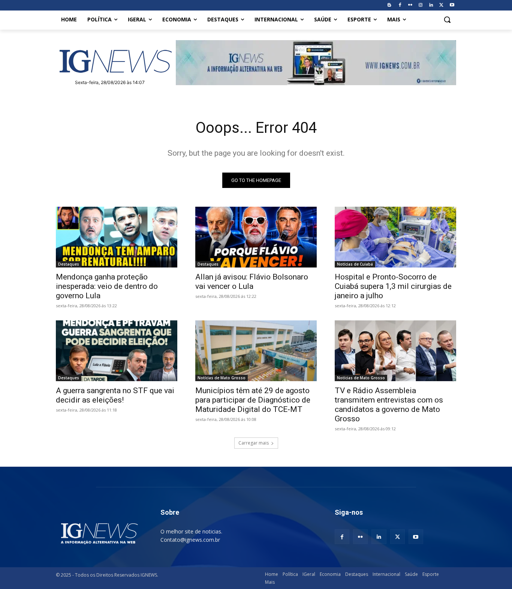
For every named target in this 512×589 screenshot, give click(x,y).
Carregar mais (253, 443)
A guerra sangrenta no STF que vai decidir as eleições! (115, 395)
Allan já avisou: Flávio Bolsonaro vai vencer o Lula (251, 281)
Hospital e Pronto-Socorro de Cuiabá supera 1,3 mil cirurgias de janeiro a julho (393, 286)
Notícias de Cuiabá (355, 264)
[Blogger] (389, 5)
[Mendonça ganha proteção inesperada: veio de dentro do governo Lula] (116, 237)
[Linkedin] (431, 5)
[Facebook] (399, 5)
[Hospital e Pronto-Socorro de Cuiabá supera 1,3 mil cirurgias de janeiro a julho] (395, 237)
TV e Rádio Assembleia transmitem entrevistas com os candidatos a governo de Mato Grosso (389, 404)
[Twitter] (441, 5)
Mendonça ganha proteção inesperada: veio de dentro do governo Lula (107, 286)
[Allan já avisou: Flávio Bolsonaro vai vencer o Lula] (256, 237)
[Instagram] (420, 5)
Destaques (68, 264)
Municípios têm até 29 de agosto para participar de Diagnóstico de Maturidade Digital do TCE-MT (252, 400)
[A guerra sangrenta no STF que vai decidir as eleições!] (116, 350)
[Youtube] (452, 5)
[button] (447, 20)
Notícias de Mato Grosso (222, 377)
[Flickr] (410, 5)
